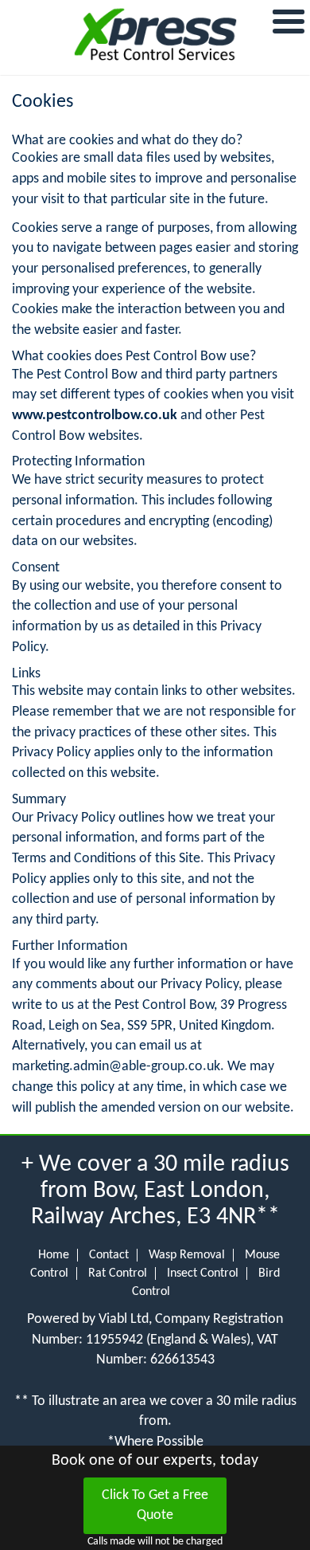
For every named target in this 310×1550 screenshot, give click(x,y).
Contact (109, 1255)
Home (53, 1255)
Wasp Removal (187, 1255)
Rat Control (117, 1273)
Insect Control (202, 1273)
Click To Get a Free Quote (155, 1506)
